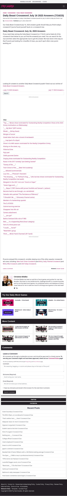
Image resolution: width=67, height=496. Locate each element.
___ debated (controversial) (12, 171)
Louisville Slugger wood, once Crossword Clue (16, 462)
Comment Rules (54, 358)
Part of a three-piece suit (11, 225)
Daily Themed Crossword (51, 261)
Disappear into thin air (11, 209)
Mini (40, 261)
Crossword (11, 13)
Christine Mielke (9, 21)
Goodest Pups (23, 489)
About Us (4, 484)
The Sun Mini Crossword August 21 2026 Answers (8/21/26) (55, 328)
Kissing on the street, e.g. (12, 146)
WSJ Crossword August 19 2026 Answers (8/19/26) (22, 336)
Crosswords (36, 2)
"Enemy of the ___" (9, 165)
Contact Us (11, 484)
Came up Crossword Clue (10, 469)
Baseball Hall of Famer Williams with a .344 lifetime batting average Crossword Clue (28, 452)
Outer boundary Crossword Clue (12, 412)
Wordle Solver (25, 2)
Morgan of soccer (9, 134)
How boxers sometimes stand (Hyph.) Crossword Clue (19, 476)
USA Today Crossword (28, 264)
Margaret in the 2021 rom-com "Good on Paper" (19, 182)
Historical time (8, 149)
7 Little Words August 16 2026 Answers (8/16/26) (22, 327)
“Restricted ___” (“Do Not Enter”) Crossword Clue (17, 465)
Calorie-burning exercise (11, 206)
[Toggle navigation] (63, 6)
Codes (44, 2)
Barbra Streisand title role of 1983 (14, 219)
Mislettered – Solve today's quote (23, 310)
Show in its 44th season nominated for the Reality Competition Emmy (26, 143)
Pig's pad (6, 152)
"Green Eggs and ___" (10, 185)
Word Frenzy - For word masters (55, 310)
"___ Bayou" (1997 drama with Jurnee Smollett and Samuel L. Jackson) (26, 188)
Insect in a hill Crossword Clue (11, 445)
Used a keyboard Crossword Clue (12, 442)
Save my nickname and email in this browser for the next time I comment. (27, 388)
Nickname (9, 374)
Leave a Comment (8, 268)
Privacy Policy (28, 361)
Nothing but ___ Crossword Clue (12, 435)
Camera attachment (10, 212)
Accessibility (24, 486)
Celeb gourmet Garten (10, 155)
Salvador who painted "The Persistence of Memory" (20, 194)
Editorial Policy (5, 486)
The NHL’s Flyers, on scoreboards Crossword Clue (17, 415)
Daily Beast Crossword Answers (13, 86)
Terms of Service (36, 361)
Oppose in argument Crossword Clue (13, 425)
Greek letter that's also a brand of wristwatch (18, 137)
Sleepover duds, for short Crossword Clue (15, 422)
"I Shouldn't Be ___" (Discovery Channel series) (18, 197)
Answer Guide (60, 268)
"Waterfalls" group (9, 231)
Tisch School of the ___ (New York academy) (18, 168)
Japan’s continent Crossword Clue (12, 449)
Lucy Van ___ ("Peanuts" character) (14, 174)
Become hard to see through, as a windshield (18, 191)
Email (8, 381)
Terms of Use (15, 486)
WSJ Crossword (12, 264)
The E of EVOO (8, 203)
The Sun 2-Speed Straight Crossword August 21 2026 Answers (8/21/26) (56, 337)
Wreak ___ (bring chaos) (11, 131)
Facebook (33, 403)
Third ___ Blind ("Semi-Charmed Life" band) (17, 234)
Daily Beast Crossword (24, 13)
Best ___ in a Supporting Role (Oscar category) (18, 222)
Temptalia (15, 489)
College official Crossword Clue (11, 438)
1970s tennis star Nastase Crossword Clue (15, 459)
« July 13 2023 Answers (10, 90)
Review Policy (58, 484)
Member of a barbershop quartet (14, 200)
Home (5, 13)
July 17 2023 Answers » (56, 90)
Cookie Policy (40, 484)
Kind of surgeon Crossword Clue (12, 432)
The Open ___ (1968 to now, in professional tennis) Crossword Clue (22, 455)
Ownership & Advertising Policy (25, 484)
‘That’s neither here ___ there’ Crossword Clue (16, 418)
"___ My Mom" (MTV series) (12, 128)
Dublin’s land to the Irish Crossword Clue (15, 428)
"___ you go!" (7, 216)
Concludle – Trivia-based (22, 300)
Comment (6, 364)
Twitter (33, 399)
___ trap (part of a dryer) (11, 140)
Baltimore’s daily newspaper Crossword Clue (16, 472)
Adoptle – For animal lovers (56, 300)
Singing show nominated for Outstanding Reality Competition (24, 159)
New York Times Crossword (26, 261)
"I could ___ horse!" (9, 228)
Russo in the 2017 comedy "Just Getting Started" (19, 162)
